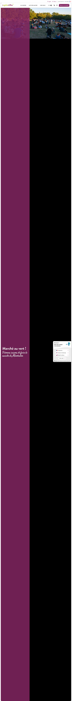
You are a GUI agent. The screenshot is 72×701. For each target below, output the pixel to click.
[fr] (70, 1)
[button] (51, 5)
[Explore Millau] (8, 6)
